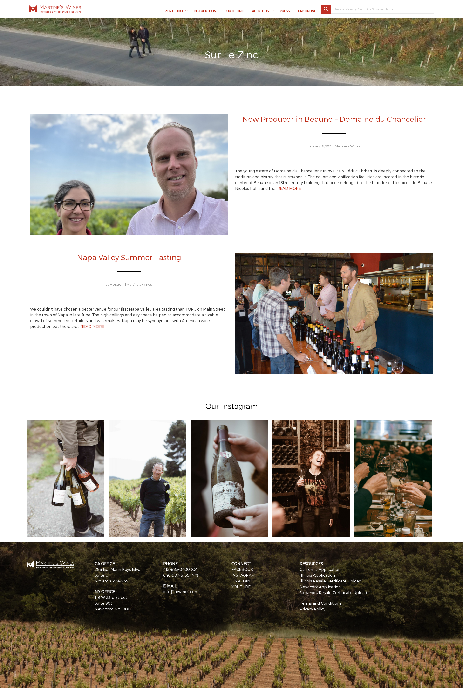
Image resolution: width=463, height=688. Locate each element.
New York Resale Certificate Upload (333, 592)
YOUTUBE (241, 586)
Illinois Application (317, 575)
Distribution (205, 11)
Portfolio (174, 11)
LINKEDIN (241, 581)
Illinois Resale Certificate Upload (330, 581)
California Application (320, 569)
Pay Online (307, 11)
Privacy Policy (312, 609)
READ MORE (289, 188)
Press (285, 11)
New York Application (320, 586)
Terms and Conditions (320, 603)
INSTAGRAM (243, 575)
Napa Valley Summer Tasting (129, 257)
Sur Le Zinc (234, 11)
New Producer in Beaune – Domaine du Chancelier (334, 118)
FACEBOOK (242, 569)
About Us (260, 11)
